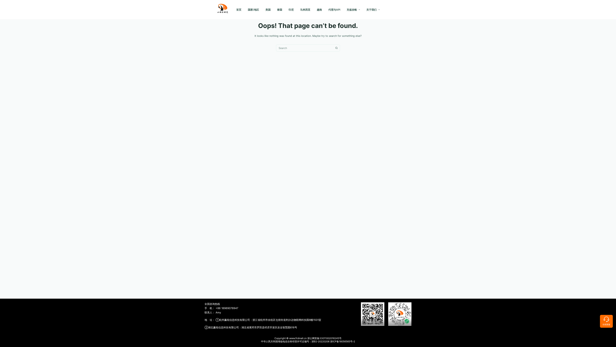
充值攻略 (352, 9)
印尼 (291, 9)
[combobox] (304, 48)
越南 (319, 9)
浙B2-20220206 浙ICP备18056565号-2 (333, 341)
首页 (238, 9)
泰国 (279, 9)
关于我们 (371, 9)
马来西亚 (305, 9)
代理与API (334, 9)
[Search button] (336, 48)
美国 (268, 9)
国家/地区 (253, 9)
